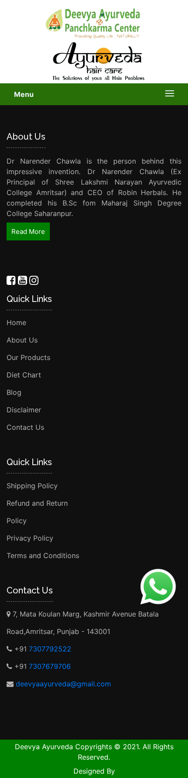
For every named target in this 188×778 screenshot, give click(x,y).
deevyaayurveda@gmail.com (63, 683)
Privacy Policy (30, 538)
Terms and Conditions (43, 555)
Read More (28, 231)
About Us (22, 340)
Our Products (28, 357)
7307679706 (50, 666)
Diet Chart (24, 374)
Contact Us (25, 427)
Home (16, 322)
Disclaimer (24, 409)
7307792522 (50, 648)
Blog (14, 392)
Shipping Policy (32, 485)
